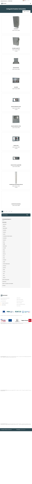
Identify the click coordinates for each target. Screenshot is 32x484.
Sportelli (4, 267)
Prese (4, 257)
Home (25, 11)
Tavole (4, 271)
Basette (4, 226)
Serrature (4, 265)
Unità (4, 275)
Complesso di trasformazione (7, 236)
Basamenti (4, 224)
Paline (4, 249)
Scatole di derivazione (6, 263)
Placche (4, 253)
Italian (25, 0)
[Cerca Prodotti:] (13, 215)
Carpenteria (4, 281)
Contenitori (4, 238)
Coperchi (4, 240)
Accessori (3, 285)
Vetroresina (4, 222)
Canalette (4, 230)
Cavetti (4, 234)
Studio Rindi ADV (22, 373)
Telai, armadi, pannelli (5, 279)
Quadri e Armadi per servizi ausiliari (7, 283)
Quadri (4, 261)
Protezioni (4, 259)
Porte (4, 255)
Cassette (4, 232)
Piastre (4, 251)
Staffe (4, 269)
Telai (3, 273)
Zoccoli (4, 277)
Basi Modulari (5, 228)
